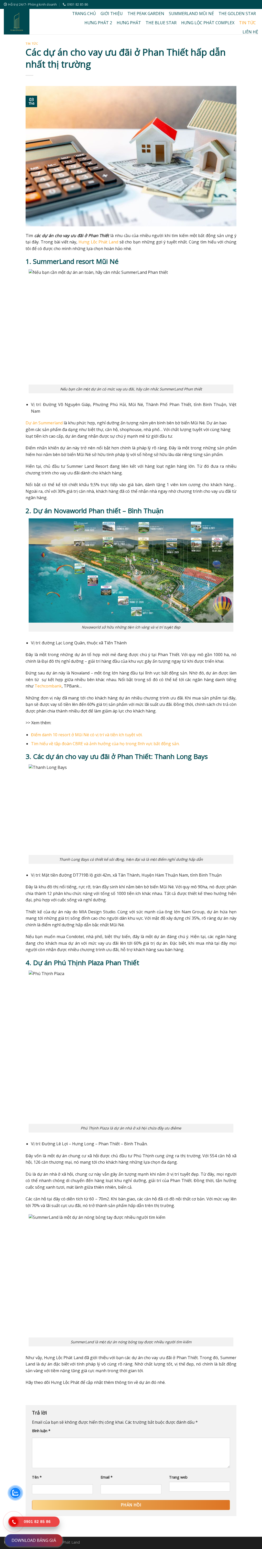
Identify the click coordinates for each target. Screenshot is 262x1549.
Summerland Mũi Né (191, 13)
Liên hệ (250, 32)
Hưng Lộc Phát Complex (207, 23)
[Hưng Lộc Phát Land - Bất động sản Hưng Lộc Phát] (31, 21)
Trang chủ (84, 13)
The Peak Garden (145, 13)
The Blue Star (161, 23)
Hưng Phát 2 (98, 23)
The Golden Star (237, 13)
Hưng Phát (129, 23)
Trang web (178, 1477)
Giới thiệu (112, 13)
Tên (37, 1477)
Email (107, 1477)
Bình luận (41, 1430)
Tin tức (247, 23)
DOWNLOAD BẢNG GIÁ (34, 1540)
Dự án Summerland (44, 423)
